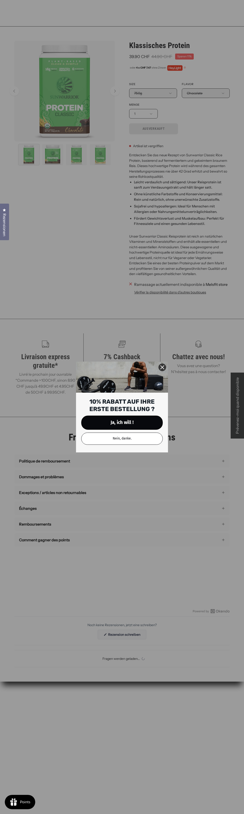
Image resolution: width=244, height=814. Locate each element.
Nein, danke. (122, 438)
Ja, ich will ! (122, 422)
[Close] (162, 367)
